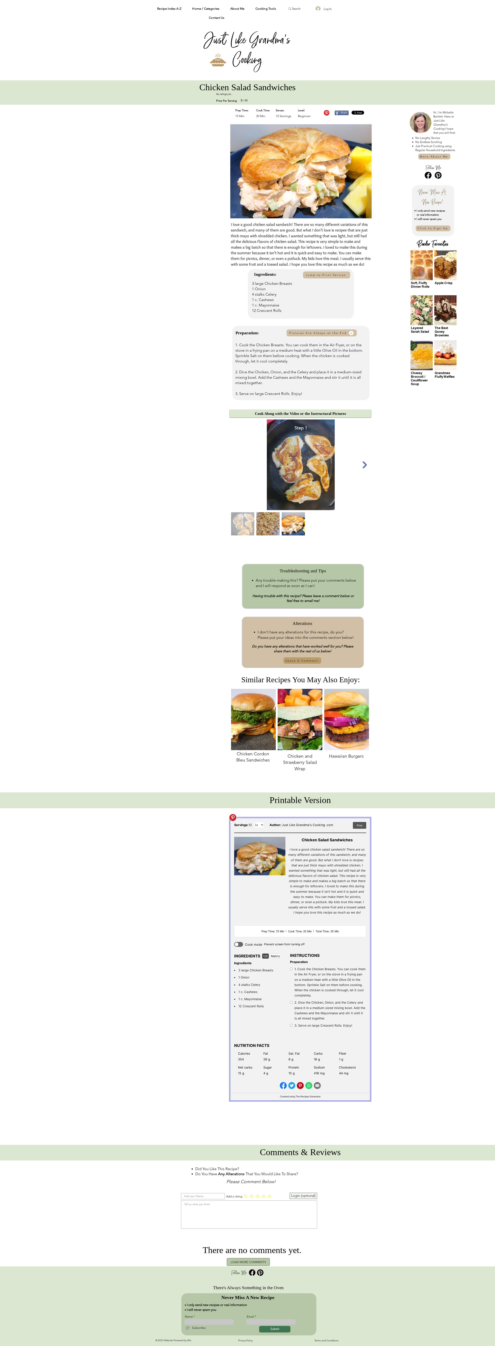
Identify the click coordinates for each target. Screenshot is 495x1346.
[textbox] (249, 1213)
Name (189, 1316)
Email (250, 1316)
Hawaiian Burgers (346, 756)
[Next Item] (365, 464)
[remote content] (300, 959)
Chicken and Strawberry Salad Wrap (300, 762)
